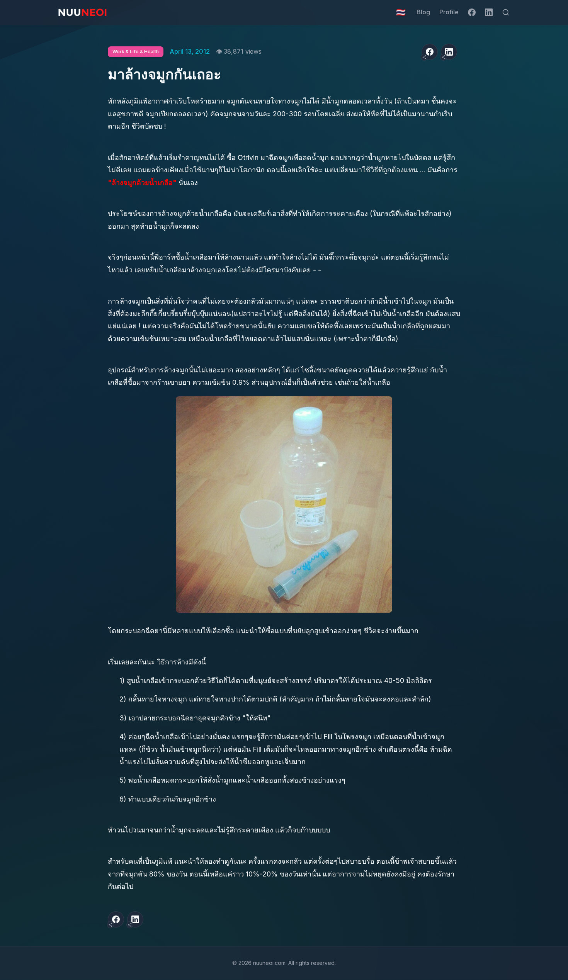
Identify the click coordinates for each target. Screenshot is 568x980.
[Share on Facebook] (430, 52)
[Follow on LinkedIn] (489, 12)
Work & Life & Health (135, 51)
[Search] (506, 12)
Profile (449, 12)
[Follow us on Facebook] (472, 12)
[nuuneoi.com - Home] (82, 12)
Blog (423, 12)
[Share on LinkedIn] (449, 52)
